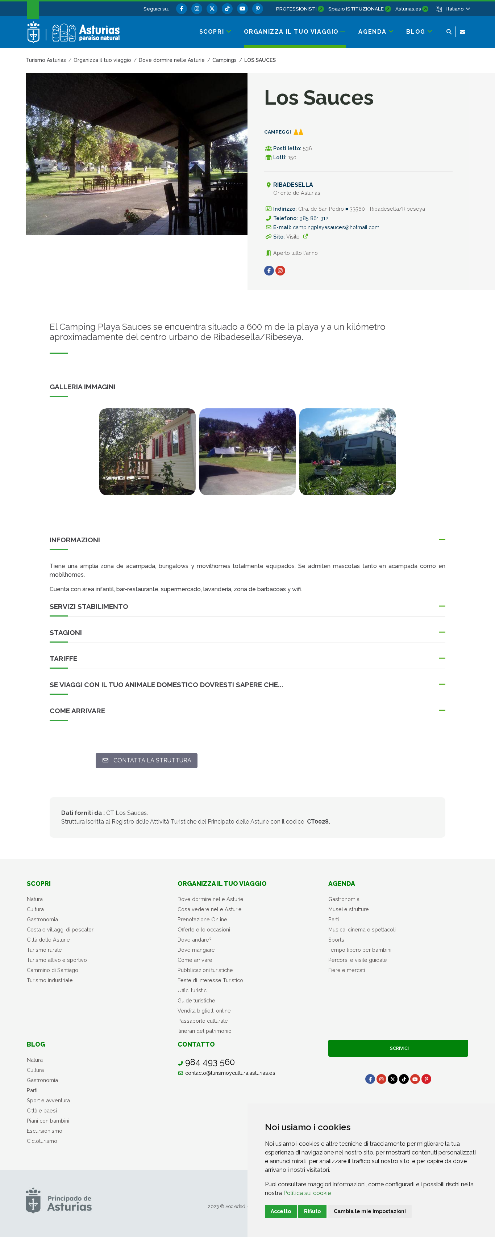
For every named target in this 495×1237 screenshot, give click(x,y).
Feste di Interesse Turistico (210, 980)
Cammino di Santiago (52, 970)
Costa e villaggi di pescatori (61, 929)
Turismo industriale (50, 980)
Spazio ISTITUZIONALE (356, 9)
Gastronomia (42, 919)
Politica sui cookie (307, 1193)
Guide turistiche (196, 1000)
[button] (457, 9)
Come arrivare (195, 960)
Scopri (39, 883)
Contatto (196, 1044)
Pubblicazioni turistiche (205, 970)
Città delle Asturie (48, 940)
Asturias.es (408, 9)
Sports (336, 940)
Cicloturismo (42, 1141)
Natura (35, 899)
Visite (293, 236)
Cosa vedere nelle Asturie (210, 909)
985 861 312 (313, 218)
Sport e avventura (48, 1100)
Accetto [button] (281, 1211)
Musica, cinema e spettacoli (362, 929)
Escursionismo (44, 1131)
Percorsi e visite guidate (357, 960)
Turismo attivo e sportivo (57, 960)
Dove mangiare (196, 950)
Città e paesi (42, 1110)
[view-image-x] (147, 451)
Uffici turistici (193, 990)
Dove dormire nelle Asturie (211, 899)
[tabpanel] (147, 456)
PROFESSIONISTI (296, 9)
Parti (333, 919)
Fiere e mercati (346, 970)
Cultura (35, 909)
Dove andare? (195, 940)
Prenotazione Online (202, 919)
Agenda (341, 883)
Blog (36, 1044)
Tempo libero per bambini (359, 950)
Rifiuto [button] (312, 1211)
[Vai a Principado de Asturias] (59, 1200)
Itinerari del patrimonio (205, 1031)
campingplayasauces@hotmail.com (336, 227)
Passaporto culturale (203, 1021)
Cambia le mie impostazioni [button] (370, 1211)
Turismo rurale (44, 950)
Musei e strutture (348, 909)
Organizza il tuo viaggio (222, 883)
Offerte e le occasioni (204, 929)
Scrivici (398, 1048)
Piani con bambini (48, 1121)
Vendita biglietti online (204, 1010)
